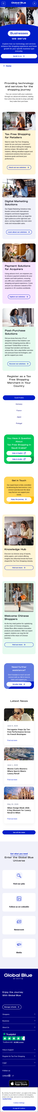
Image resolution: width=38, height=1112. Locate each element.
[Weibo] (13, 1076)
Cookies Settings (19, 1103)
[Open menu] (3, 3)
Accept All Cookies (19, 1108)
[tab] (19, 397)
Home (8, 66)
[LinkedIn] (6, 1076)
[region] (19, 1099)
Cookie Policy (7, 1099)
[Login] (34, 3)
